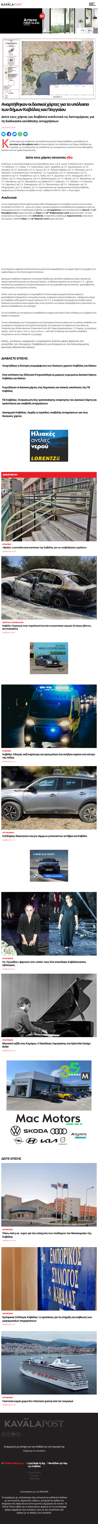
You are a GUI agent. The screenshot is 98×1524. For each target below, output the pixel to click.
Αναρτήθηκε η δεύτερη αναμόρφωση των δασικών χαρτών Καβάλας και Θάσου (49, 366)
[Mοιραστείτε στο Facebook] (9, 134)
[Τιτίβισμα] (3, 134)
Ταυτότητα (34, 1479)
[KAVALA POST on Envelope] (13, 1434)
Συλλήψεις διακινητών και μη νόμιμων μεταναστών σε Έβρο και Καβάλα (44, 836)
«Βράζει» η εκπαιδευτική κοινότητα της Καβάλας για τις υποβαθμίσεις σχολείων (44, 548)
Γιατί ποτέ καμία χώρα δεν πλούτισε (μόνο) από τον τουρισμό (37, 1401)
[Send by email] (25, 134)
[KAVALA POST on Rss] (18, 1434)
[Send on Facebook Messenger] (14, 134)
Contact (34, 1476)
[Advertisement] (49, 244)
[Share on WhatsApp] (20, 134)
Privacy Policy (34, 1473)
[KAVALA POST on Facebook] (4, 1434)
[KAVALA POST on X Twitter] (8, 1434)
